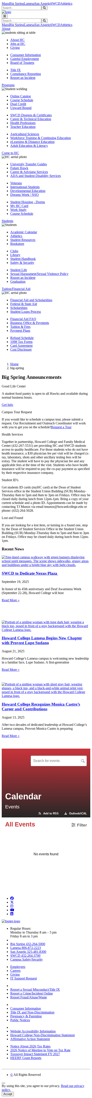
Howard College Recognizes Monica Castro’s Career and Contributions (41, 706)
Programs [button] (8, 85)
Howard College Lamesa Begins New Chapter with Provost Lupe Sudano (42, 640)
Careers (15, 970)
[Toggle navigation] (5, 16)
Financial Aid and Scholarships (31, 300)
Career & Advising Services (29, 172)
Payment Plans (20, 330)
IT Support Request (23, 978)
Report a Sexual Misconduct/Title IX (35, 989)
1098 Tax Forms (21, 342)
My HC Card (19, 206)
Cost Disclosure (21, 349)
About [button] (6, 29)
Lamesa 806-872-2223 (25, 948)
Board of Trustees (22, 62)
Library (15, 255)
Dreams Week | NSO (24, 195)
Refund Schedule (22, 338)
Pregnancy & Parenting (26, 1016)
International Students (25, 187)
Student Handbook (23, 259)
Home (14, 364)
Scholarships (18, 308)
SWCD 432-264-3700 (25, 955)
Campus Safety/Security (26, 959)
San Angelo (42, 3)
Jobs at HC (17, 44)
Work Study (18, 210)
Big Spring (16, 3)
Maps (5, 3)
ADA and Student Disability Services (35, 176)
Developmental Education (27, 191)
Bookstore (17, 244)
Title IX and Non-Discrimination (32, 1012)
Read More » (10, 600)
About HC (17, 40)
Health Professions (23, 123)
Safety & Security (22, 262)
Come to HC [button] (10, 153)
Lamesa (29, 3)
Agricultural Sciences (24, 134)
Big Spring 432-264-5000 (27, 944)
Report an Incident (22, 78)
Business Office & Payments (29, 323)
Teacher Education (23, 127)
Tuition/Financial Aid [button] (16, 289)
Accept (7, 1094)
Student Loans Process (25, 311)
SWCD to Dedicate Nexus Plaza (30, 573)
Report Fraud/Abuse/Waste (28, 997)
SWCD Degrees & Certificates (31, 115)
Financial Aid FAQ (23, 319)
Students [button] (7, 221)
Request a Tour (61, 427)
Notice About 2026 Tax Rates (30, 1046)
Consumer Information (25, 55)
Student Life (18, 270)
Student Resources (22, 240)
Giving (15, 47)
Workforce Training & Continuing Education (40, 138)
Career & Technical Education (30, 119)
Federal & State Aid (23, 304)
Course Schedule (21, 100)
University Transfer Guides (28, 164)
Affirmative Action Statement (30, 1039)
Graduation (17, 281)
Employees (17, 967)
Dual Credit (18, 104)
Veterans (16, 183)
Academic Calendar (23, 232)
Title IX (15, 70)
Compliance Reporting (25, 74)
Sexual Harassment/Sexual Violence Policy (39, 274)
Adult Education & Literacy (29, 145)
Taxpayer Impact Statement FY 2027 (35, 1054)
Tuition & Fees (20, 327)
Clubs (14, 251)
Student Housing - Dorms (27, 202)
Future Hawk (19, 168)
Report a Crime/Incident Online (31, 993)
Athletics (66, 3)
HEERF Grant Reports (25, 1058)
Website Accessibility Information (33, 1031)
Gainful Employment (24, 59)
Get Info (7, 405)
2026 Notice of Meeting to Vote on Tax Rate (40, 1050)
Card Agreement (21, 345)
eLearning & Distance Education (32, 142)
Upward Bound (20, 108)
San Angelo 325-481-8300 (28, 952)
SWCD (55, 3)
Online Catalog (20, 96)
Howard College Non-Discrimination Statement (42, 1035)
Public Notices (20, 1020)
